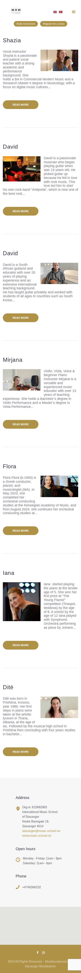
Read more (21, 104)
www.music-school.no (36, 835)
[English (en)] (55, 13)
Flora (9, 466)
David (10, 147)
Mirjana (12, 360)
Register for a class (53, 23)
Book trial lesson (26, 23)
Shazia (12, 40)
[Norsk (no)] (60, 13)
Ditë (8, 687)
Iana (8, 573)
